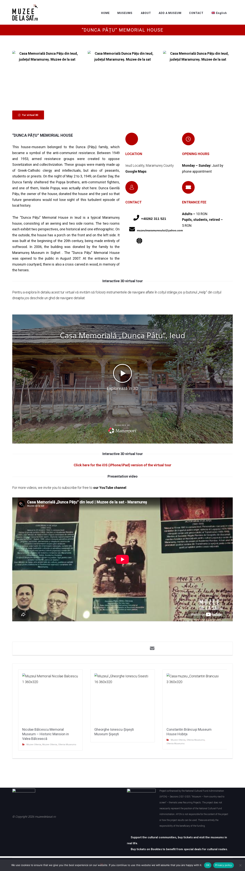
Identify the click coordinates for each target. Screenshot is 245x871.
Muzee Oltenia (33, 744)
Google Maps (135, 171)
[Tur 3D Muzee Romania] (25, 12)
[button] (28, 114)
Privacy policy (223, 865)
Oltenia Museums (67, 744)
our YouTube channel (109, 488)
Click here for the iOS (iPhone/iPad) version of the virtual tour (122, 465)
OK (208, 865)
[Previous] (22, 74)
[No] (240, 865)
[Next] (223, 74)
